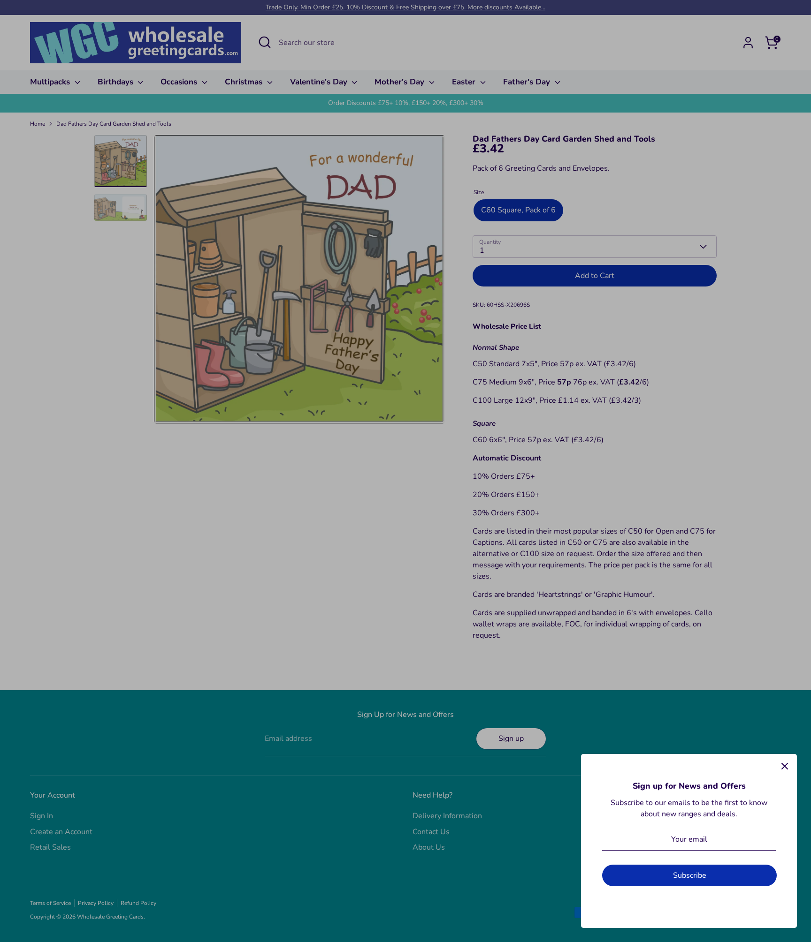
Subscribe (689, 875)
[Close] (784, 766)
